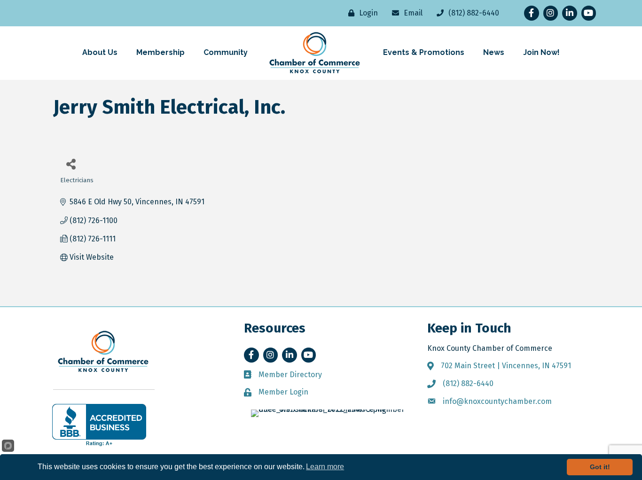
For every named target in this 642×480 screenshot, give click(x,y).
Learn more (325, 467)
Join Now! (541, 52)
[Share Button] (70, 163)
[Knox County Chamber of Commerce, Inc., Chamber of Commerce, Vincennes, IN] (99, 425)
